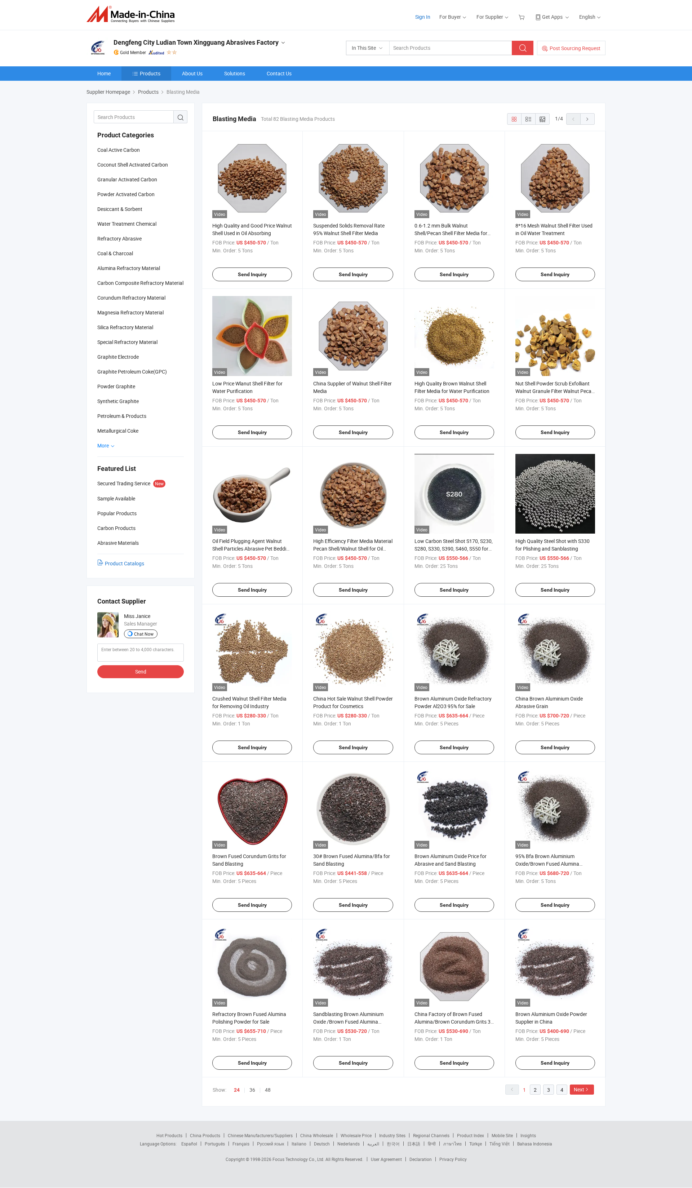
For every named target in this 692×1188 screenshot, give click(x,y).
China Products (205, 1135)
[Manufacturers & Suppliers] (132, 14)
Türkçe (475, 1144)
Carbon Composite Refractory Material (140, 282)
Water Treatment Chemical (126, 223)
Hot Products (169, 1135)
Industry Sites (392, 1135)
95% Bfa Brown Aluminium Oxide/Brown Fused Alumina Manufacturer (547, 864)
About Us (192, 73)
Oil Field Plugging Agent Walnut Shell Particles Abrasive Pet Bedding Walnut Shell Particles (252, 549)
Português (215, 1144)
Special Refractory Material (127, 342)
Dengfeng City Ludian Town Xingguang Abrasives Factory (196, 42)
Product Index (470, 1135)
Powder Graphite (116, 386)
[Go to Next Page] (587, 119)
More (103, 445)
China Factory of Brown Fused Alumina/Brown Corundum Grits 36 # (453, 1022)
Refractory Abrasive (119, 238)
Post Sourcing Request (575, 48)
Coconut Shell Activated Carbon (132, 164)
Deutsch (322, 1144)
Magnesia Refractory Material (130, 312)
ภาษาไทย (452, 1144)
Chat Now (144, 634)
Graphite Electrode (118, 356)
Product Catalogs (124, 563)
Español (189, 1144)
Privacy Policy (453, 1159)
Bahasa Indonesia (534, 1144)
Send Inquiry (252, 274)
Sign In (422, 16)
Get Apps (552, 16)
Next (579, 1089)
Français (240, 1144)
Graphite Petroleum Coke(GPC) (132, 371)
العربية (373, 1144)
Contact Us (279, 73)
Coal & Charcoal (115, 253)
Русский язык (270, 1144)
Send (140, 671)
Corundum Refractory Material (131, 297)
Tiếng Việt (499, 1144)
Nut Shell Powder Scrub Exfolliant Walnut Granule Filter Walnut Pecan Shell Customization (554, 391)
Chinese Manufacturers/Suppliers (260, 1135)
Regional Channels (431, 1135)
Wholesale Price (356, 1135)
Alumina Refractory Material (128, 268)
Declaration (420, 1159)
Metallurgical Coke (117, 430)
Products (150, 73)
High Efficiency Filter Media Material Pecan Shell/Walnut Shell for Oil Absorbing (352, 549)
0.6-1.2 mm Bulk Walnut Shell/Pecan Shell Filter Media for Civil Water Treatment (450, 233)
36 (252, 1089)
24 (237, 1090)
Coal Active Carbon (118, 149)
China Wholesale (316, 1135)
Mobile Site (502, 1135)
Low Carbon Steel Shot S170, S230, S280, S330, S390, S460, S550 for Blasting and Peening (453, 549)
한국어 (393, 1144)
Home (104, 73)
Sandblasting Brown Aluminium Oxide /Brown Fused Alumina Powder (348, 1022)
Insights (528, 1135)
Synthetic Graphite (118, 401)
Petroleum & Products (121, 415)
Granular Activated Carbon (127, 179)
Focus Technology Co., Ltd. (298, 1159)
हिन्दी (432, 1144)
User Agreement (386, 1159)
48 (268, 1089)
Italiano (299, 1144)
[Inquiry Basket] (522, 16)
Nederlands (348, 1144)
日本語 (413, 1144)
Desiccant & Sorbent (119, 209)
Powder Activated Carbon (126, 194)
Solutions (234, 73)
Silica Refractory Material (125, 327)
